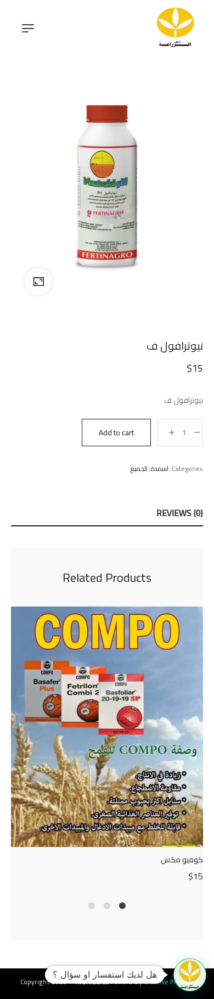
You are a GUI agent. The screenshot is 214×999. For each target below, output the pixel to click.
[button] (189, 974)
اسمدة (159, 468)
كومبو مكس (182, 859)
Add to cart (116, 432)
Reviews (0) (179, 512)
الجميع (139, 468)
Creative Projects (168, 981)
